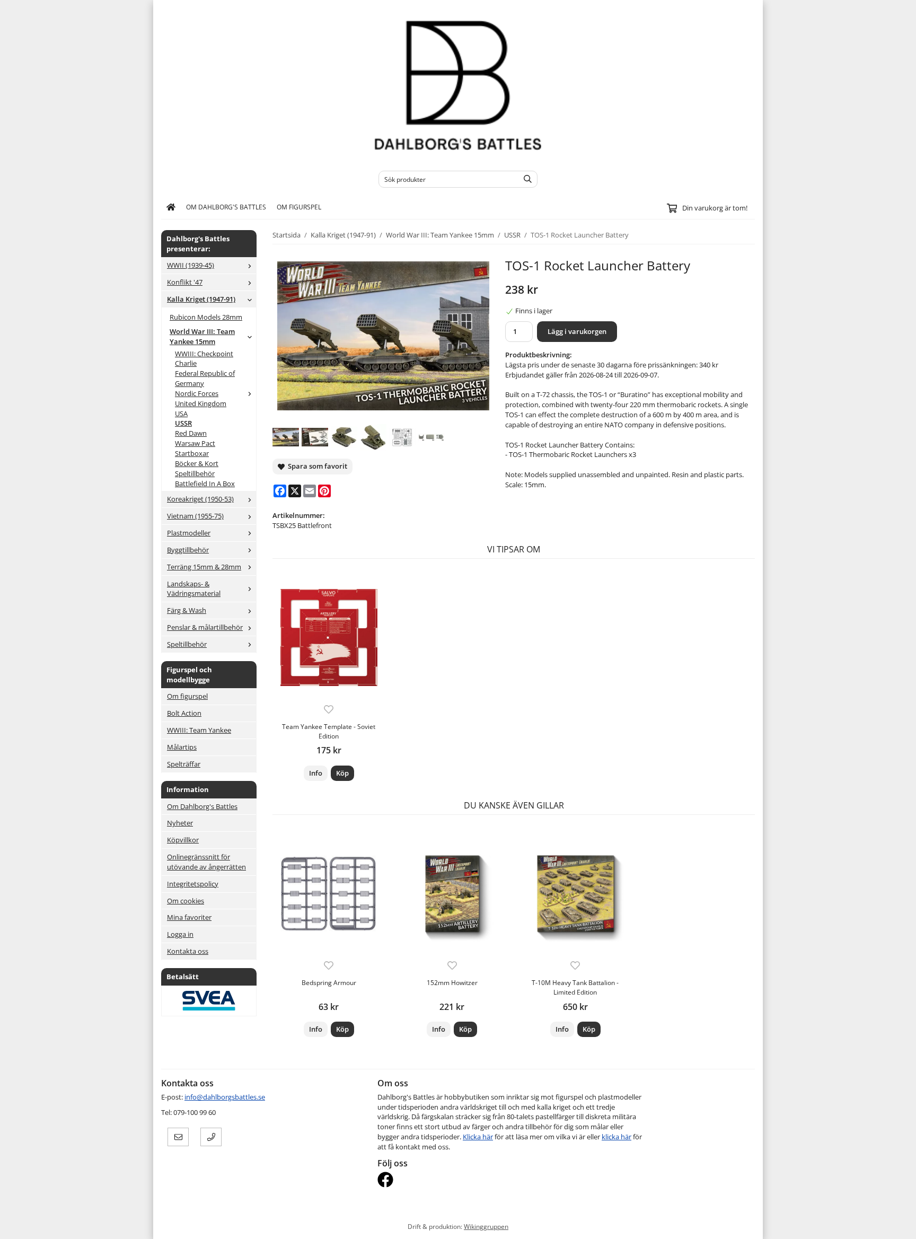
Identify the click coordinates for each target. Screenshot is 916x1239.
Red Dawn (191, 433)
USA (181, 413)
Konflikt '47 (184, 282)
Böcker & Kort (196, 463)
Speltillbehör (195, 473)
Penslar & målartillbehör (205, 627)
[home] (171, 207)
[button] (342, 773)
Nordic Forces (196, 393)
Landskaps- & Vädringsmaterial (194, 589)
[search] (525, 179)
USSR (183, 423)
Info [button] (315, 773)
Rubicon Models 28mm (206, 317)
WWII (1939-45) (190, 265)
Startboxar (192, 453)
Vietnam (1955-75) (195, 516)
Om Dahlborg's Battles (226, 207)
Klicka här (478, 1136)
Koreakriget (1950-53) (200, 499)
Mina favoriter (189, 917)
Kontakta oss (187, 951)
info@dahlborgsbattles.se (224, 1097)
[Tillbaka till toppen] (748, 1224)
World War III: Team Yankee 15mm (202, 336)
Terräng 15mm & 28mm (204, 567)
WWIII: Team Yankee (199, 730)
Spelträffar (183, 764)
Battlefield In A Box (205, 483)
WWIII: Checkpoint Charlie (204, 358)
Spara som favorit (316, 466)
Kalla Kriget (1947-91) (201, 299)
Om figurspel (299, 207)
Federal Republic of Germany (205, 378)
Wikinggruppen (486, 1226)
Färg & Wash (186, 610)
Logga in (180, 934)
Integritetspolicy (192, 884)
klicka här (616, 1136)
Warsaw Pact (195, 443)
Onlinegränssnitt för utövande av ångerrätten (206, 862)
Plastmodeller (188, 533)
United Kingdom (200, 403)
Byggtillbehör (188, 550)
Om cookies (185, 901)
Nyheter (180, 823)
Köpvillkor (183, 840)
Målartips (182, 747)
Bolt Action (184, 713)
